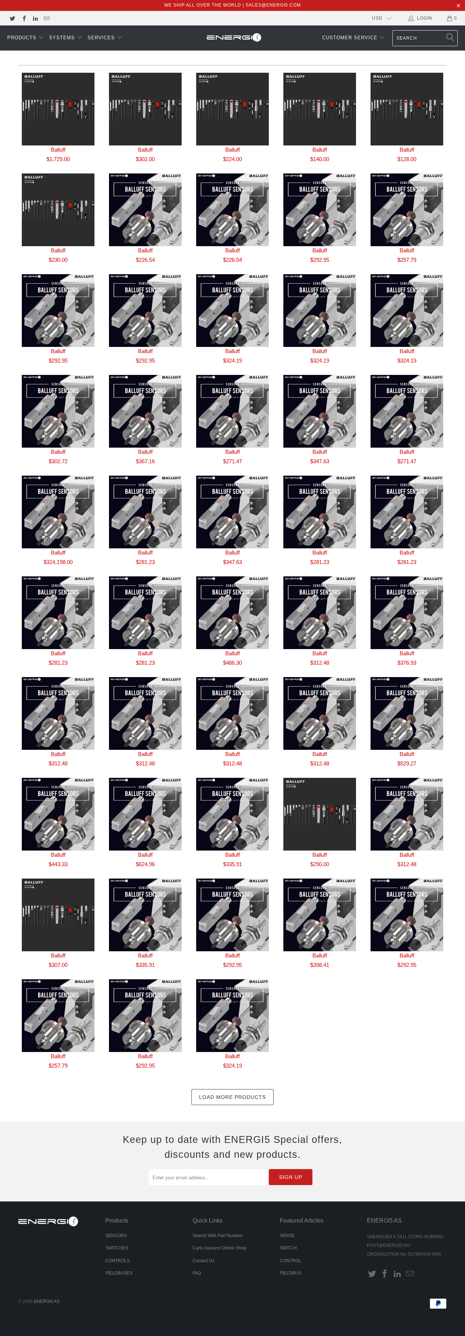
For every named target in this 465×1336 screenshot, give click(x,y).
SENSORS (116, 1235)
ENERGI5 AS (47, 1301)
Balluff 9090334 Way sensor (232, 713)
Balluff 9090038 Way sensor (145, 209)
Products (22, 37)
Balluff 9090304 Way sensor (58, 411)
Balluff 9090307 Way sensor (320, 411)
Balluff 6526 (58, 109)
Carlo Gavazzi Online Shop (219, 1248)
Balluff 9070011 (320, 109)
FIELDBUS (290, 1273)
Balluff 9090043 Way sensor (145, 310)
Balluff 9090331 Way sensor (407, 612)
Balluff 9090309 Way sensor (58, 512)
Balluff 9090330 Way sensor (320, 612)
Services (102, 37)
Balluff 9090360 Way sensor (232, 814)
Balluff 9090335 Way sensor (320, 713)
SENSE (287, 1235)
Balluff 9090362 (320, 814)
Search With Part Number (218, 1235)
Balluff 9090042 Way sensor (58, 310)
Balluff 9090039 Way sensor (232, 209)
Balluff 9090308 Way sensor (407, 411)
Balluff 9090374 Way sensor (145, 1015)
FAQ (197, 1273)
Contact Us (203, 1260)
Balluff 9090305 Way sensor (145, 411)
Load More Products (232, 1097)
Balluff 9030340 (145, 109)
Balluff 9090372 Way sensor (407, 915)
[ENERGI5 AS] (234, 38)
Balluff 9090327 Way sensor (58, 612)
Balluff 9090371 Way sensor (320, 915)
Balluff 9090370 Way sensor (232, 915)
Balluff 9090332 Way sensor (58, 713)
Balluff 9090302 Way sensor (320, 310)
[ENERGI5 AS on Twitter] (12, 18)
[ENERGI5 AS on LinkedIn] (35, 18)
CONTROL (290, 1260)
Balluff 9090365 (58, 915)
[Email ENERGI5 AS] (46, 18)
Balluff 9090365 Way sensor (145, 915)
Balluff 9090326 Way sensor (407, 512)
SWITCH (288, 1248)
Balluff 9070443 (58, 209)
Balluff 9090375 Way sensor (232, 1015)
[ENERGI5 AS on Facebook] (23, 18)
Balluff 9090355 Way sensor (145, 814)
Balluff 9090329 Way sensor (232, 612)
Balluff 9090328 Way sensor (145, 612)
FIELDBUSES (119, 1273)
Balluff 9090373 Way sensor (58, 1015)
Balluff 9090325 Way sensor (320, 512)
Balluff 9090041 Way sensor (407, 209)
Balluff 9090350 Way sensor (407, 713)
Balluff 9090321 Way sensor (232, 512)
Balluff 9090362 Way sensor (407, 814)
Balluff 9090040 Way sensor (320, 209)
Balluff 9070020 (407, 109)
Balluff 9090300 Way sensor (232, 310)
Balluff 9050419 (232, 109)
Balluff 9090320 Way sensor (145, 512)
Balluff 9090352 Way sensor (58, 814)
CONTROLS (117, 1260)
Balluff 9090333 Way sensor (145, 713)
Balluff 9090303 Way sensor (407, 310)
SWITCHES (116, 1248)
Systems (63, 37)
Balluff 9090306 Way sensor (232, 411)
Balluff (58, 150)
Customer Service (350, 37)
